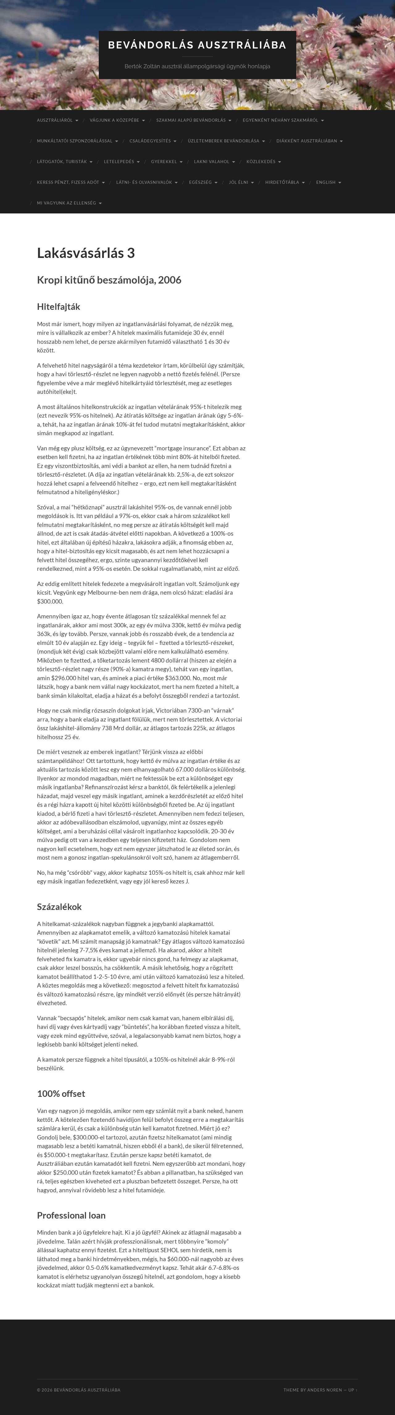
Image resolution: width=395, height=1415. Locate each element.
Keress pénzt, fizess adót (68, 182)
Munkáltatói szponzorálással (75, 140)
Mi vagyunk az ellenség (66, 202)
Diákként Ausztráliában (306, 140)
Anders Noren (324, 1390)
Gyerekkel (164, 161)
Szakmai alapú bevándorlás (191, 120)
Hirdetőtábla (282, 182)
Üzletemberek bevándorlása (224, 140)
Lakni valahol (212, 161)
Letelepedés (119, 161)
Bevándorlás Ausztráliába (197, 45)
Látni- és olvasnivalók (144, 182)
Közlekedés (261, 161)
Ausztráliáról (55, 120)
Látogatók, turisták (62, 161)
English (326, 182)
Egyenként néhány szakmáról (280, 120)
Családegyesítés (150, 140)
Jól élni (238, 182)
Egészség (200, 182)
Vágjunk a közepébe (114, 120)
